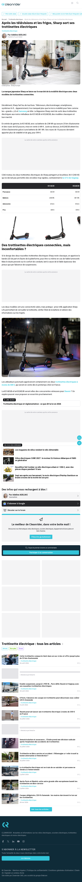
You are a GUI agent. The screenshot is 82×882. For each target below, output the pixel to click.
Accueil (4, 19)
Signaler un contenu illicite (14, 873)
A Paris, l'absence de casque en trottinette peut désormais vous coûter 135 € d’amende (49, 699)
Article (5, 648)
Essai (21, 648)
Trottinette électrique (15, 19)
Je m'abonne (25, 858)
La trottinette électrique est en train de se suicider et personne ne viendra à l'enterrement (47, 768)
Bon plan (13, 648)
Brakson (44, 876)
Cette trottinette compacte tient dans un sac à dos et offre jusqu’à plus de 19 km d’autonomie (50, 657)
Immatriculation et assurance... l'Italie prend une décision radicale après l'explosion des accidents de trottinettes (47, 740)
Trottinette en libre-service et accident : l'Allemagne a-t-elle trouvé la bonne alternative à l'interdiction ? (49, 754)
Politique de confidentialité (37, 870)
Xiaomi (67, 391)
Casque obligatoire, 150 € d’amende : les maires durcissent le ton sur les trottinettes (48, 796)
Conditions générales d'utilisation (60, 870)
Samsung (23, 111)
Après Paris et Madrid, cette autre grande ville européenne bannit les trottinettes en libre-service (48, 782)
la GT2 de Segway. (71, 178)
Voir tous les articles (40, 809)
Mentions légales (19, 870)
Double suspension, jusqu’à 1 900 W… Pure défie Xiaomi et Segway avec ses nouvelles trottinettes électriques (49, 685)
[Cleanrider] (11, 4)
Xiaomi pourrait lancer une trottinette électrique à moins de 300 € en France (47, 713)
